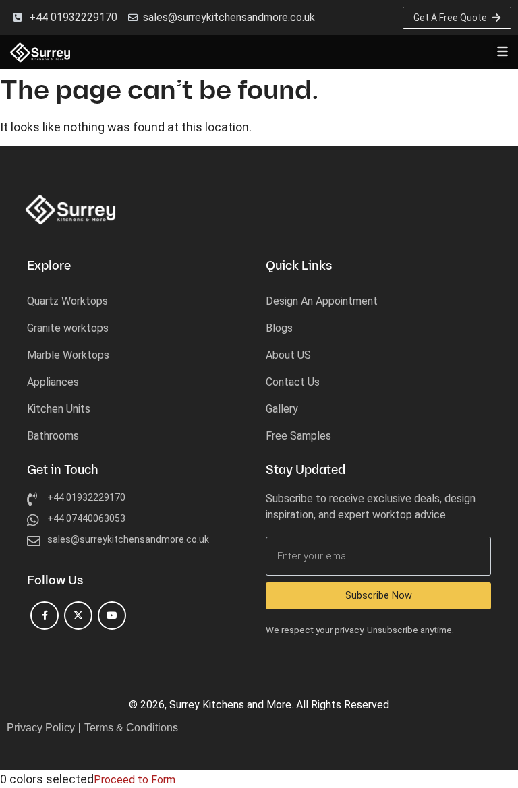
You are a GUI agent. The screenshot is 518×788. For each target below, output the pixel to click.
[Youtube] (112, 615)
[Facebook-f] (44, 615)
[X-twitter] (78, 615)
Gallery (282, 408)
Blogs (279, 328)
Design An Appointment (322, 301)
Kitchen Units (58, 408)
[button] (502, 52)
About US (288, 354)
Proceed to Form (134, 779)
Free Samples (298, 435)
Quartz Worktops (67, 301)
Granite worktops (68, 328)
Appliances (53, 381)
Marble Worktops (68, 354)
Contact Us (293, 381)
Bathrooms (53, 435)
